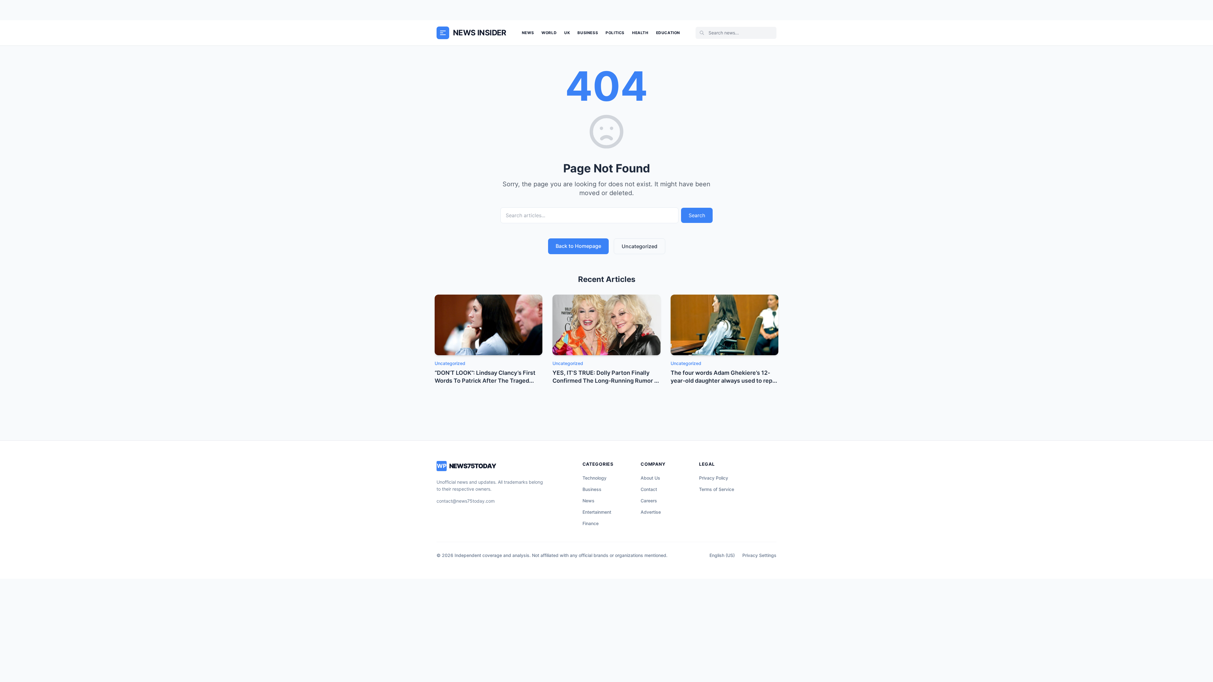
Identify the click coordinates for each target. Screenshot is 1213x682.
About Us (650, 478)
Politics (615, 32)
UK (567, 32)
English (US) (722, 555)
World (549, 32)
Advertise (651, 512)
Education (668, 32)
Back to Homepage (578, 246)
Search (697, 215)
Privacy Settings (759, 555)
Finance (590, 523)
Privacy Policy (713, 478)
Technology (594, 478)
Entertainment (596, 512)
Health (640, 32)
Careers (649, 500)
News (528, 32)
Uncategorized (639, 246)
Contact (649, 489)
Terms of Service (716, 489)
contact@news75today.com (466, 501)
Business (587, 32)
